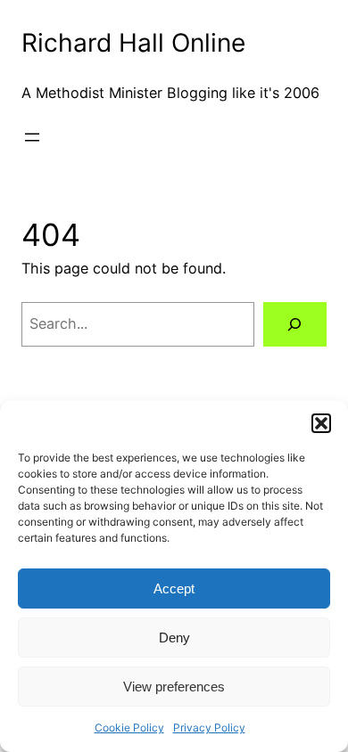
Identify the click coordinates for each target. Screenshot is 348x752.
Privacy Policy (209, 727)
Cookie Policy (129, 727)
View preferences (174, 686)
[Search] (295, 324)
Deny (174, 637)
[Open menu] (32, 137)
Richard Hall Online (133, 43)
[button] (321, 423)
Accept (174, 588)
